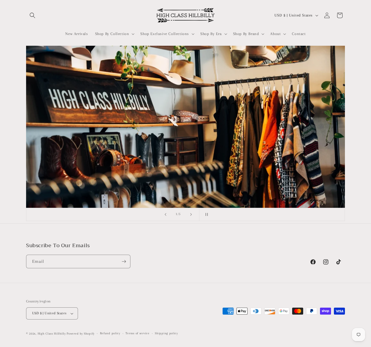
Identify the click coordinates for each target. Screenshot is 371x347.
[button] (32, 15)
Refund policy (110, 333)
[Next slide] (191, 214)
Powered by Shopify (80, 333)
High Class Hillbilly (52, 333)
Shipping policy (166, 333)
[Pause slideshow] (205, 214)
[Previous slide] (165, 214)
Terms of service (137, 333)
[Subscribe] (123, 261)
